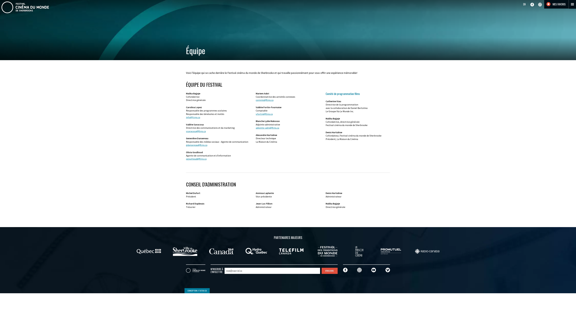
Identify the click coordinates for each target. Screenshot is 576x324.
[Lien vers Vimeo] (388, 270)
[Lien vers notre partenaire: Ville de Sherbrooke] (185, 251)
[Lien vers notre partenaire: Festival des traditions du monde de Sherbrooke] (327, 251)
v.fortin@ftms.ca (264, 114)
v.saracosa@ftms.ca (196, 131)
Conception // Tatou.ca (197, 290)
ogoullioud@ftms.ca (196, 158)
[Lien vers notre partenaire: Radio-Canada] (427, 251)
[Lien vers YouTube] (373, 270)
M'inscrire (329, 270)
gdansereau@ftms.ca (196, 145)
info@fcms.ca (193, 117)
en (524, 4)
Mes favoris (559, 4)
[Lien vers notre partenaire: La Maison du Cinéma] (359, 251)
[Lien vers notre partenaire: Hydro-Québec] (256, 251)
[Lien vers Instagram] (540, 4)
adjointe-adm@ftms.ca (267, 127)
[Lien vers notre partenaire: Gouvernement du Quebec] (149, 251)
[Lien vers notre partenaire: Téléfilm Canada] (291, 251)
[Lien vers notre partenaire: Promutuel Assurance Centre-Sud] (391, 251)
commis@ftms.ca (264, 100)
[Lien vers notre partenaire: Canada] (221, 251)
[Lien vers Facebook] (532, 4)
